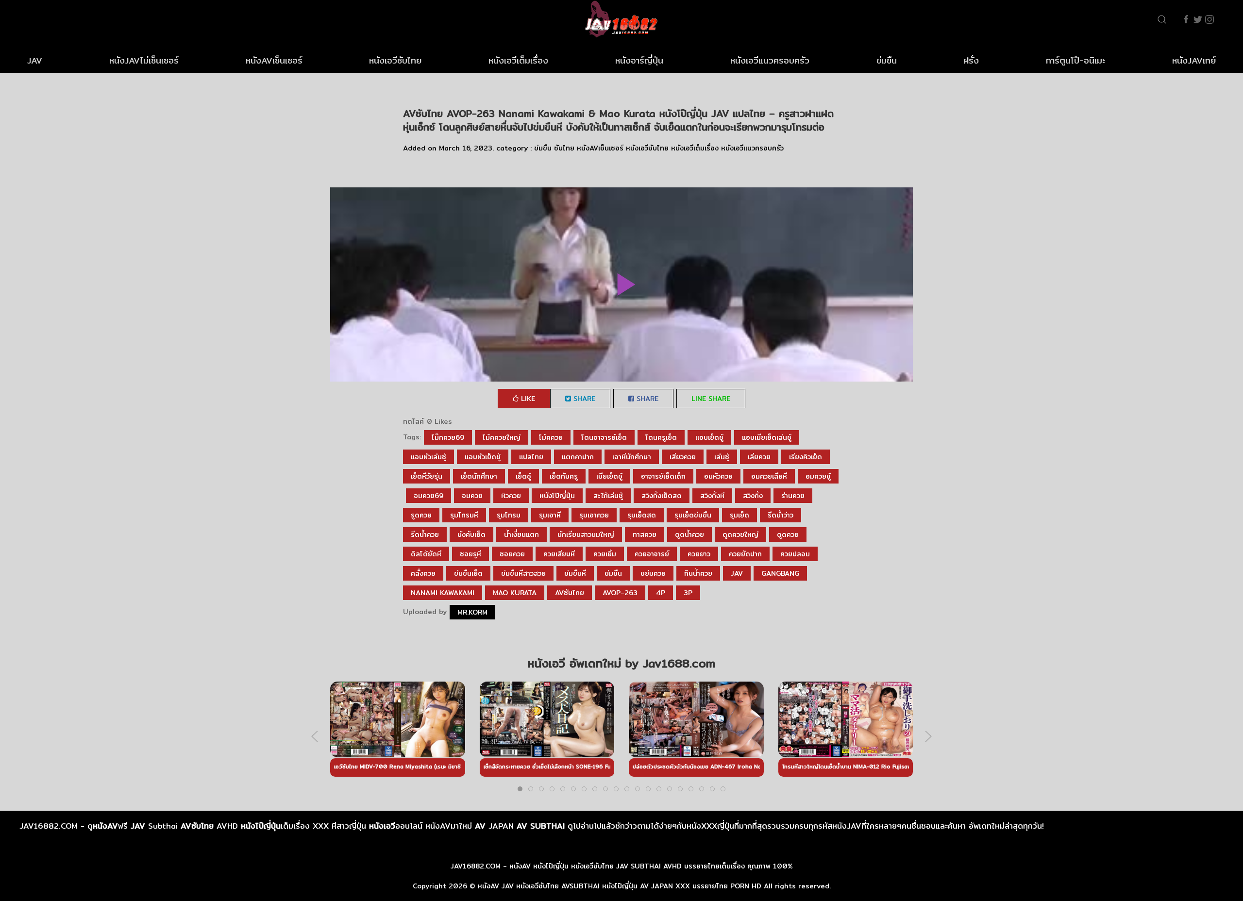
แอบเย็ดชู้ (709, 437)
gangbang (780, 573)
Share (583, 398)
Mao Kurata (515, 592)
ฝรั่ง (971, 60)
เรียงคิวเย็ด (805, 456)
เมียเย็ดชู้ (609, 476)
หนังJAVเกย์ (1194, 60)
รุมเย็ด (739, 515)
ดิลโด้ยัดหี (426, 554)
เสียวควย (683, 456)
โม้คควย (551, 437)
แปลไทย (531, 456)
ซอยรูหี (470, 554)
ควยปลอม (795, 554)
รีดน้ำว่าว (780, 515)
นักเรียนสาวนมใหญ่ (585, 534)
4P (660, 592)
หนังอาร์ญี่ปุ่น (639, 60)
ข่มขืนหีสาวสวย (523, 573)
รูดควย (421, 515)
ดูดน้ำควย (689, 534)
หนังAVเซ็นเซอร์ (274, 60)
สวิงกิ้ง (753, 495)
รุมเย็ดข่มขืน (692, 515)
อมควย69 (428, 495)
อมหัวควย (718, 476)
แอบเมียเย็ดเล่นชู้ (766, 437)
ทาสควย (644, 534)
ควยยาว (699, 554)
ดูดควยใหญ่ (740, 534)
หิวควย (511, 495)
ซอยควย (512, 554)
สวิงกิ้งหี (712, 495)
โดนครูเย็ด (661, 437)
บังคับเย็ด (471, 534)
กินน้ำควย (698, 573)
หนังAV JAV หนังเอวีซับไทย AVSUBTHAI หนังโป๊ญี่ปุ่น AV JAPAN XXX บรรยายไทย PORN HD (619, 886)
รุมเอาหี (550, 515)
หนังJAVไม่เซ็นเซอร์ (144, 60)
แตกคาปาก (578, 456)
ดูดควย (788, 534)
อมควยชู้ (818, 476)
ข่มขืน (886, 60)
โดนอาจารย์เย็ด (604, 437)
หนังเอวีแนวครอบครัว (769, 60)
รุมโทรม (509, 515)
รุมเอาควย (594, 515)
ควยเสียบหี (559, 554)
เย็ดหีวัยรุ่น (426, 476)
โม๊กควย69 (448, 437)
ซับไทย (564, 148)
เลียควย (759, 456)
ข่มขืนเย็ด (468, 573)
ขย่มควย (653, 573)
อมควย (472, 495)
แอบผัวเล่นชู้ (428, 456)
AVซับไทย (569, 592)
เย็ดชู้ (523, 476)
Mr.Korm (472, 612)
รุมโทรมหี (464, 515)
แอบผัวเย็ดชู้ (483, 456)
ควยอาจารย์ (652, 554)
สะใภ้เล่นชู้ (608, 495)
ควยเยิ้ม (604, 554)
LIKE (527, 398)
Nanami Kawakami (442, 592)
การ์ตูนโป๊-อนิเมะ (1075, 60)
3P (688, 592)
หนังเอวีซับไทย (395, 60)
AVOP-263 (620, 592)
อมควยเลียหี (769, 476)
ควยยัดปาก (745, 554)
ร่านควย (793, 495)
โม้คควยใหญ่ (502, 437)
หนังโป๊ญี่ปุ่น (557, 495)
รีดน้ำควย (425, 534)
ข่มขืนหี (575, 573)
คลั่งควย (423, 573)
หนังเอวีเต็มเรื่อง (518, 60)
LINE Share (710, 398)
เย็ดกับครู (564, 476)
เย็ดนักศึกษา (479, 476)
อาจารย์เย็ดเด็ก (663, 476)
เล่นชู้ (721, 456)
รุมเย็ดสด (641, 515)
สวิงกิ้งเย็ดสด (661, 495)
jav (737, 573)
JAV (34, 60)
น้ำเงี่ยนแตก (521, 534)
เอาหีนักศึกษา (631, 456)
